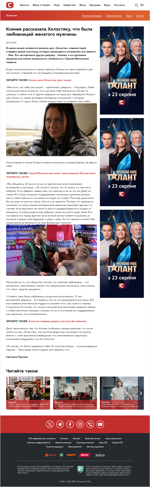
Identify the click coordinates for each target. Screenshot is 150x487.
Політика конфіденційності (38, 443)
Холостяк (11, 15)
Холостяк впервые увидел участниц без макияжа (57, 321)
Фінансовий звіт (75, 447)
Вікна (83, 5)
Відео (107, 5)
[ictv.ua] (50, 455)
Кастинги (119, 5)
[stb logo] (10, 5)
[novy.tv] (61, 455)
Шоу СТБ (103, 443)
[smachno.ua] (100, 455)
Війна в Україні (41, 5)
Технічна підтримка (54, 447)
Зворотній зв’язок (92, 439)
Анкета (140, 15)
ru (142, 5)
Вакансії (76, 439)
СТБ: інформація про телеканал (42, 439)
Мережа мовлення (63, 443)
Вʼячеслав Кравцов (92, 15)
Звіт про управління (95, 447)
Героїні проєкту (114, 15)
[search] (136, 5)
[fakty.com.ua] (71, 455)
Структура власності (85, 443)
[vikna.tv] (84, 455)
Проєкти (24, 5)
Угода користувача (113, 439)
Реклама (64, 439)
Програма (94, 5)
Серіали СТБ (117, 443)
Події (57, 5)
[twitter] (50, 424)
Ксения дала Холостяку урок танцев (50, 80)
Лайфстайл (69, 5)
